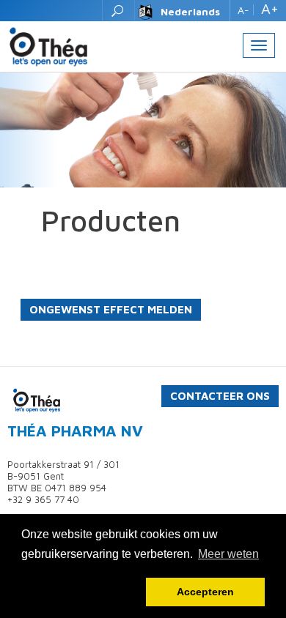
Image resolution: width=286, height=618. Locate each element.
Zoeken (118, 10)
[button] (81, 592)
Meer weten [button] (228, 554)
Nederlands (190, 12)
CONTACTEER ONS (220, 396)
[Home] (48, 46)
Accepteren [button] (205, 591)
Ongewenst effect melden (110, 309)
